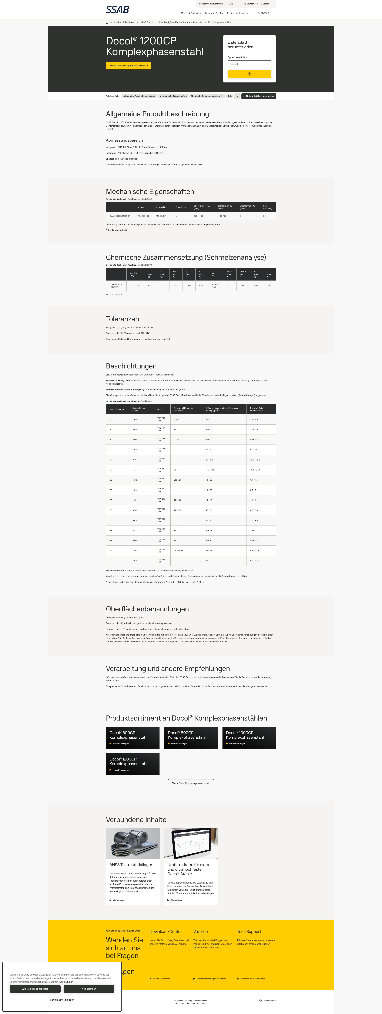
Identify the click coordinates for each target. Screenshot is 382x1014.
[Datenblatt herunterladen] (249, 74)
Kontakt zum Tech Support (252, 978)
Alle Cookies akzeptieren (35, 988)
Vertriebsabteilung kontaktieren (211, 978)
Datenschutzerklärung (183, 1001)
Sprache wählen (237, 57)
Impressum (202, 1003)
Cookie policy (66, 981)
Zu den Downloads (161, 978)
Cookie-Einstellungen (62, 999)
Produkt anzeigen (121, 743)
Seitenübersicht (200, 1001)
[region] (62, 987)
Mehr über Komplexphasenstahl (129, 65)
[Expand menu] (237, 96)
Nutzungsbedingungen (185, 1003)
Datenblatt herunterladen (260, 96)
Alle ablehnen (89, 988)
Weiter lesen (119, 900)
